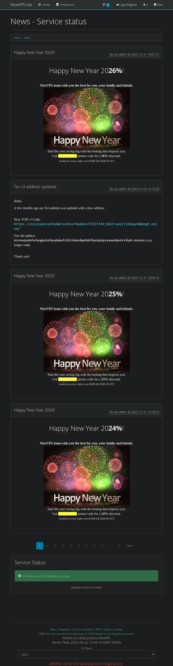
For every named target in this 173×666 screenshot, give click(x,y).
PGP (98, 629)
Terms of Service (83, 629)
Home (46, 5)
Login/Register (128, 5)
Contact (118, 629)
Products (66, 5)
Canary (107, 629)
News (53, 629)
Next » (130, 545)
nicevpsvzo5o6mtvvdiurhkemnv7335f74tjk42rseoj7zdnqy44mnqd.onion (92, 634)
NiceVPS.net (21, 4)
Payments (65, 629)
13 (119, 545)
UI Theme (86, 648)
